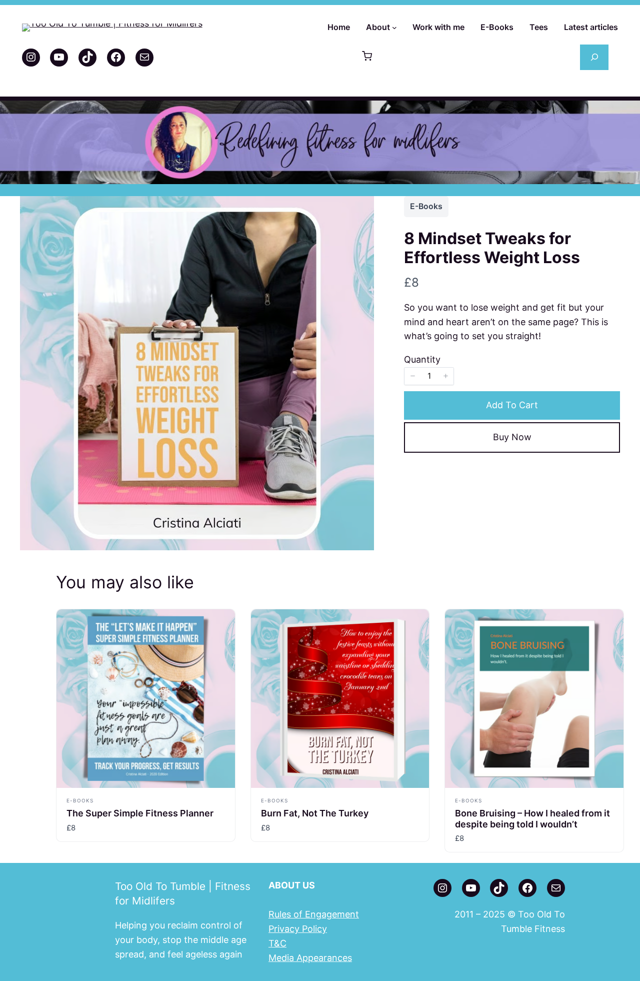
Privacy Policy (297, 928)
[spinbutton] (429, 376)
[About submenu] (394, 27)
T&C (277, 943)
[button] (367, 57)
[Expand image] (361, 209)
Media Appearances (310, 957)
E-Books (426, 206)
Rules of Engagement (313, 914)
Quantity (422, 359)
